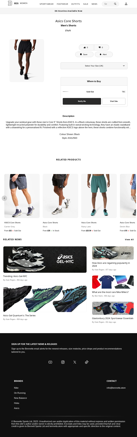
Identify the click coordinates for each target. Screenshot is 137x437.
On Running (20, 393)
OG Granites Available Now (68, 11)
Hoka (16, 403)
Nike (16, 388)
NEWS (95, 4)
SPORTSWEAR (47, 4)
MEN (16, 3)
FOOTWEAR (62, 4)
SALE (85, 4)
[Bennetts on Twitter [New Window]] (74, 365)
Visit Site (114, 101)
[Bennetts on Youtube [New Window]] (50, 365)
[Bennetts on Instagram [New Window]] (63, 365)
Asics (16, 408)
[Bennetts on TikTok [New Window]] (87, 365)
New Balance (20, 398)
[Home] (10, 3)
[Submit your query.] (115, 4)
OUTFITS (75, 4)
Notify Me (82, 101)
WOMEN (24, 3)
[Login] (126, 4)
